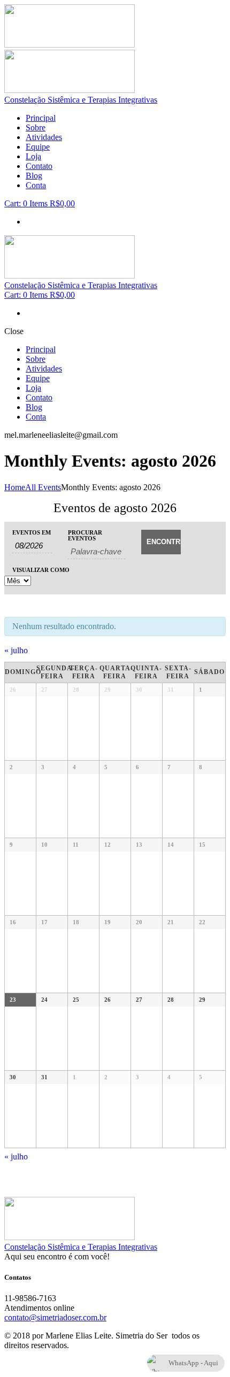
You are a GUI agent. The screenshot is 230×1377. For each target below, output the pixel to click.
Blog (34, 175)
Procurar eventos (85, 535)
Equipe (38, 146)
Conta (36, 185)
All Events (43, 487)
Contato (39, 166)
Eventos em (31, 533)
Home (14, 487)
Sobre (35, 127)
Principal (41, 117)
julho (16, 650)
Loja (33, 156)
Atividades (44, 137)
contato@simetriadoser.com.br (55, 1317)
